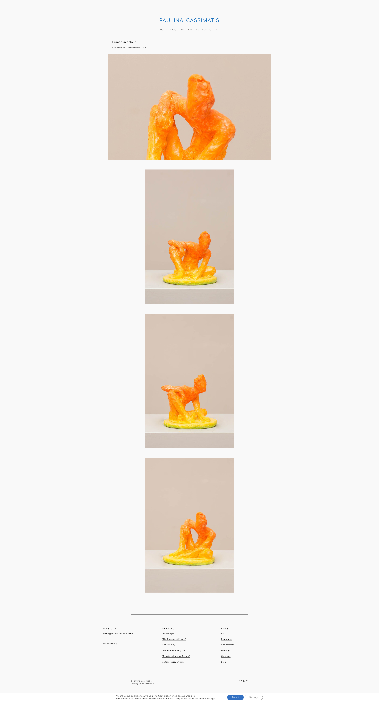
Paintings (226, 651)
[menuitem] (217, 28)
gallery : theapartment (173, 662)
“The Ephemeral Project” (174, 639)
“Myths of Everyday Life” (174, 651)
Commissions (228, 645)
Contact (207, 30)
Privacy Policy (110, 644)
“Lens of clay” (168, 645)
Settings (253, 697)
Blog (223, 662)
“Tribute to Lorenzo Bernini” (176, 656)
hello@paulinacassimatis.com (118, 633)
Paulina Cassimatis (189, 20)
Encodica (149, 684)
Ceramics (193, 30)
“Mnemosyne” (168, 633)
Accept (235, 697)
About (174, 30)
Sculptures (226, 639)
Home (163, 30)
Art (183, 30)
